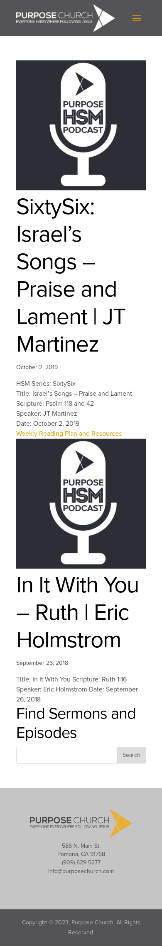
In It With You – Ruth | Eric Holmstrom (77, 613)
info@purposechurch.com (81, 871)
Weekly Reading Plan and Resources (69, 433)
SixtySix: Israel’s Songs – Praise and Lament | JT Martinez (70, 275)
